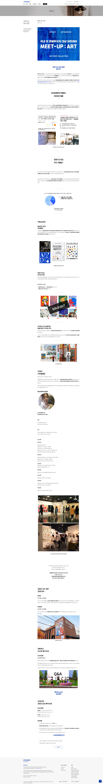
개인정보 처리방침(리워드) (75, 773)
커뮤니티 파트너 (63, 770)
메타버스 (57, 692)
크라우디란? (63, 767)
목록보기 (58, 747)
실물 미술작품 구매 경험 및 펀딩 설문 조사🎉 (48, 743)
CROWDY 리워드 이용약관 (75, 770)
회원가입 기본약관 (74, 768)
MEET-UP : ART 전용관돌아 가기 (59, 68)
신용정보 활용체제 (74, 776)
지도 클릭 (39, 613)
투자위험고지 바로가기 (39, 768)
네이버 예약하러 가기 (59, 735)
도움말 (72, 767)
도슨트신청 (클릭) (59, 693)
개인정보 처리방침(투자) (75, 774)
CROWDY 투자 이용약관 (74, 771)
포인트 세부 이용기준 (74, 777)
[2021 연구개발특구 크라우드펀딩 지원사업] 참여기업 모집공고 (51, 740)
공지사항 (62, 768)
